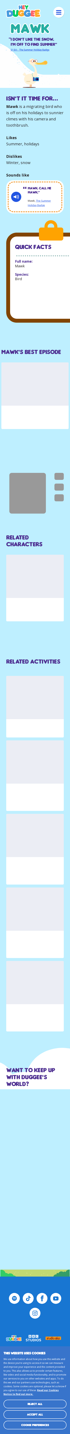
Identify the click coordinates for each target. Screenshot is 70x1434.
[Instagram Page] (35, 1313)
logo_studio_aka (53, 1338)
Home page (23, 11)
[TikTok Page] (28, 1298)
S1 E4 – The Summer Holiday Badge (30, 49)
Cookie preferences (35, 1425)
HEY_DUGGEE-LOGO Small (14, 1338)
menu (58, 12)
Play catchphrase (16, 197)
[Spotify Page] (14, 1298)
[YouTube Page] (55, 1298)
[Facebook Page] (42, 1298)
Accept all (35, 1414)
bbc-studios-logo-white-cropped (34, 1338)
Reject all (35, 1404)
